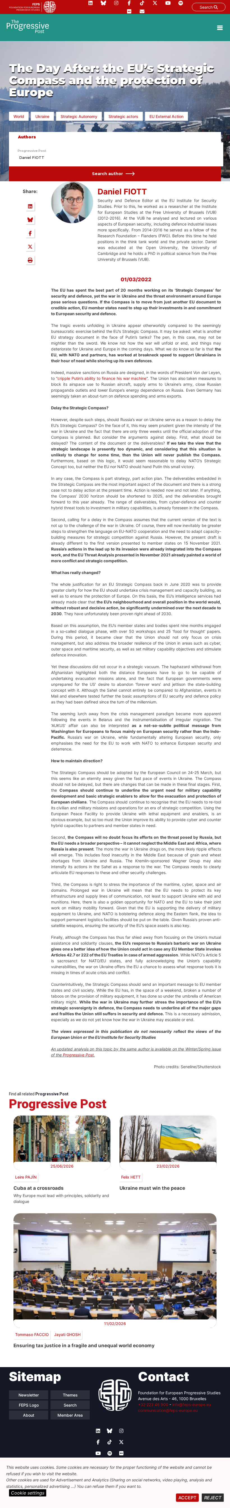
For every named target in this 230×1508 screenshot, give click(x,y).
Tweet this (30, 246)
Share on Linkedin (30, 206)
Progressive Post (32, 151)
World (18, 116)
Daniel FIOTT (31, 157)
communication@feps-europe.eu (168, 1410)
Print (30, 259)
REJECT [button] (212, 1497)
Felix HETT (131, 1177)
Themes (70, 1395)
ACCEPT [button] (187, 1497)
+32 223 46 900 (153, 1404)
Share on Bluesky (30, 219)
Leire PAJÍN (25, 1177)
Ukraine (42, 116)
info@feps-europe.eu (191, 1404)
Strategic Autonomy (79, 116)
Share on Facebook (30, 233)
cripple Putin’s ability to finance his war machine (102, 378)
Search (207, 7)
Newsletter (29, 1395)
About (28, 1415)
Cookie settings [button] (27, 1493)
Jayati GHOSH (67, 1334)
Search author (107, 173)
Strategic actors (123, 116)
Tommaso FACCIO (32, 1334)
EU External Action (166, 116)
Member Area (70, 1415)
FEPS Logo (29, 1405)
